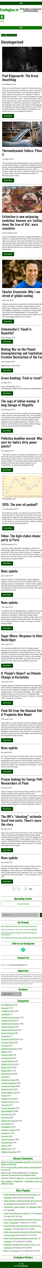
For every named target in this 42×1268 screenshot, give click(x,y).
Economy (4, 1046)
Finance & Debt (6, 1055)
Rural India (5, 1118)
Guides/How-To (7, 1067)
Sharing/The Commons (9, 1121)
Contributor (8, 1198)
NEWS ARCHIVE (7, 1089)
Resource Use (6, 1114)
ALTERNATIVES (7, 1005)
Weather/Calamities (8, 1152)
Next (30, 889)
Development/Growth (9, 1030)
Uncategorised (6, 1143)
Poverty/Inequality (8, 1108)
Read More (9, 116)
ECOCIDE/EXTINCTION (10, 1039)
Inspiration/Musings (8, 1083)
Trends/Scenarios (8, 1139)
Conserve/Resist (7, 1021)
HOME (2, 21)
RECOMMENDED (7, 1111)
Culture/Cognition (7, 1027)
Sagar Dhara (10, 1235)
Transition (4, 1136)
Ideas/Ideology (7, 1074)
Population (5, 1105)
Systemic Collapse (8, 1130)
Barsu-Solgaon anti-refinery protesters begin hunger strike (19, 926)
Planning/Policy (7, 1099)
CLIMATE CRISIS (7, 1011)
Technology (5, 1133)
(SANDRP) (34, 929)
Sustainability (6, 1127)
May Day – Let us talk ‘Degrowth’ (29, 1178)
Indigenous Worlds (8, 1080)
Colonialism (5, 1014)
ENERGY (4, 1052)
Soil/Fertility (5, 1124)
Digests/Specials (7, 1033)
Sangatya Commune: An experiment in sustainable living (19, 1174)
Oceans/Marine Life (8, 1093)
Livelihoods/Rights (8, 1086)
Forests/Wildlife (7, 1061)
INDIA (3, 1077)
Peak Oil (4, 1096)
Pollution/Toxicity (7, 1102)
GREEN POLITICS (7, 1064)
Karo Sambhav (6, 1181)
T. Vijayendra (13, 1223)
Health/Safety (6, 1071)
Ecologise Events (7, 1042)
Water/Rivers (6, 1149)
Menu (21, 3)
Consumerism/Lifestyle (10, 1024)
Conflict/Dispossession (10, 1017)
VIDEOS (4, 1146)
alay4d (3, 1162)
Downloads (5, 1036)
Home (4, 35)
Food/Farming (6, 1058)
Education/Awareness (9, 1049)
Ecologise (15, 1251)
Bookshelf (5, 1008)
